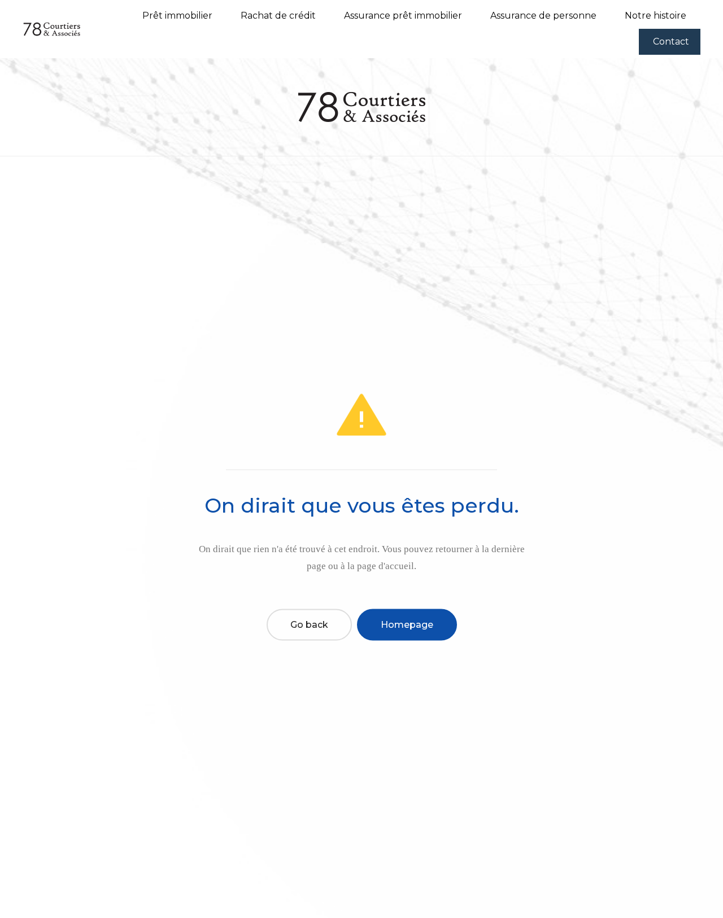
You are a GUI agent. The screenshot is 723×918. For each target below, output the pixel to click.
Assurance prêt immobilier (403, 15)
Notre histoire (655, 15)
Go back (309, 624)
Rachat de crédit (278, 15)
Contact (671, 41)
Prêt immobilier (177, 15)
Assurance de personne (543, 15)
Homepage (407, 624)
